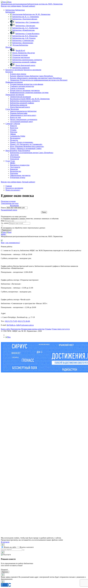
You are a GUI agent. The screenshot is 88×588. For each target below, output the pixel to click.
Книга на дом (15, 117)
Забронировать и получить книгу (23, 115)
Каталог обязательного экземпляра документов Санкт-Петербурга (40, 449)
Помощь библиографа (18, 113)
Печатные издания (8, 201)
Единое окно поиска (18, 74)
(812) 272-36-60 (24, 321)
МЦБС (12, 163)
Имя (2, 221)
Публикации (15, 157)
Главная (9, 186)
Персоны (13, 132)
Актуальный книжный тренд (21, 122)
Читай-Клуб (20, 50)
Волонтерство (15, 171)
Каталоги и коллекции (14, 70)
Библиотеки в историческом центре (31, 153)
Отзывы (13, 130)
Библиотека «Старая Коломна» (27, 34)
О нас (8, 161)
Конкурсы (14, 128)
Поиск (3, 208)
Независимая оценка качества (32, 329)
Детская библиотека (20, 45)
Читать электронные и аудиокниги (23, 119)
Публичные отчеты (17, 177)
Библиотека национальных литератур (27, 60)
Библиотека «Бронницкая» (22, 43)
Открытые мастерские (21, 57)
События (9, 124)
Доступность (15, 167)
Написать (5, 572)
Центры (9, 47)
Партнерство (16, 329)
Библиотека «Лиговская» (25, 26)
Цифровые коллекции (14, 82)
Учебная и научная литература (22, 86)
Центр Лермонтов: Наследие (23, 53)
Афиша (13, 134)
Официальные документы (20, 175)
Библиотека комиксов (20, 68)
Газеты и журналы (17, 88)
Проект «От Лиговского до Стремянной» (26, 144)
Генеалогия (14, 159)
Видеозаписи (15, 138)
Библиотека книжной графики (24, 62)
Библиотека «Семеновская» (23, 40)
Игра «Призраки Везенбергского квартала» (27, 146)
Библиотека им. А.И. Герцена (24, 38)
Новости (13, 126)
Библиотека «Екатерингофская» (24, 19)
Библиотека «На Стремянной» (27, 22)
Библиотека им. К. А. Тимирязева (25, 17)
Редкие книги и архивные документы (25, 90)
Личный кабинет (28, 6)
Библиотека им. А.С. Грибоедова (25, 28)
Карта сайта (5, 329)
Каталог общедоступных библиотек (31, 76)
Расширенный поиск (9, 210)
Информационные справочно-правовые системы (29, 92)
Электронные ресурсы (9, 203)
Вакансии (14, 169)
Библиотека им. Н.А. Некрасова (24, 36)
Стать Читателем (12, 109)
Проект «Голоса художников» (21, 142)
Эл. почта (4, 223)
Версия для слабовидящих (11, 6)
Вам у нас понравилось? (10, 243)
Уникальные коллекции (15, 95)
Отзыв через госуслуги (61, 329)
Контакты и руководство (19, 165)
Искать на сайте (9, 547)
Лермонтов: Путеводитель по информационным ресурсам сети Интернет (38, 80)
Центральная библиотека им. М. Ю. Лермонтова (31, 14)
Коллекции (5, 205)
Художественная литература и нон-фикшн (26, 84)
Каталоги (9, 72)
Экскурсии (14, 155)
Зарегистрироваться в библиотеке (23, 111)
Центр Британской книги (25, 65)
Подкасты (14, 140)
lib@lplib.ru (11, 325)
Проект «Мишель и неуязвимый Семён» (26, 148)
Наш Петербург (12, 151)
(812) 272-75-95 (11, 321)
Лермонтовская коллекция (20, 97)
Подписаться (6, 230)
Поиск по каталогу (13, 190)
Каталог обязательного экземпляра (36, 78)
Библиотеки (10, 10)
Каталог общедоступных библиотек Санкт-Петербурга (36, 447)
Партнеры (14, 173)
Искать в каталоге (26, 547)
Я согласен (5, 542)
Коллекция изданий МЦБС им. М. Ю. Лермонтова (30, 99)
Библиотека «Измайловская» (23, 30)
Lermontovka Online (17, 136)
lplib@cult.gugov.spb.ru (25, 325)
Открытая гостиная (20, 55)
